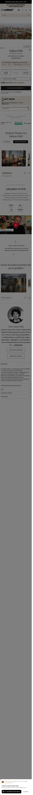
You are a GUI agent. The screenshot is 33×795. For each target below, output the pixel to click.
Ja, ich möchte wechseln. (12, 791)
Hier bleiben (25, 791)
